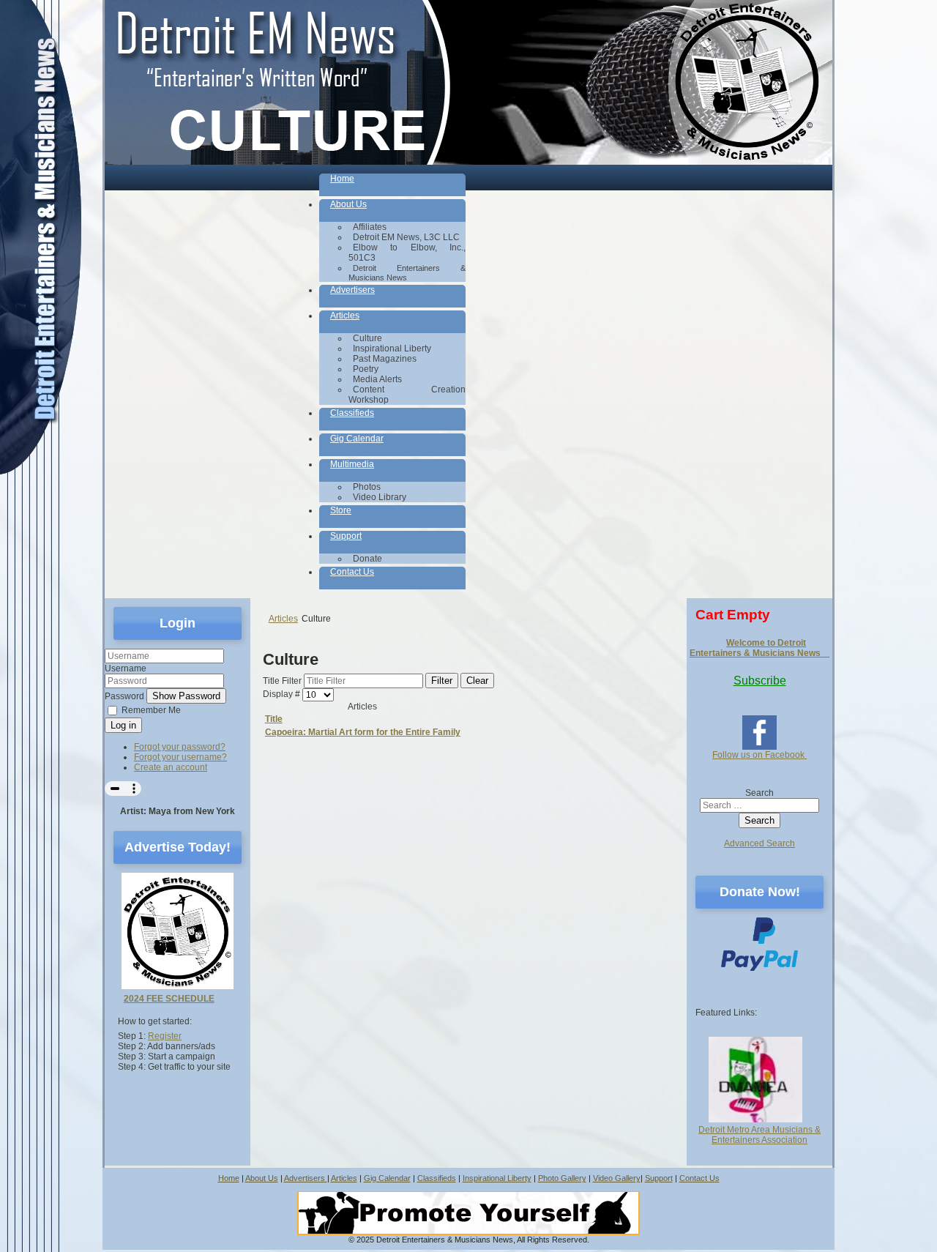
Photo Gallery (562, 1178)
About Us (261, 1178)
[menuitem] (392, 185)
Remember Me (151, 710)
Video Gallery (617, 1178)
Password (124, 696)
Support (659, 1178)
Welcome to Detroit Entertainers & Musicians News (759, 648)
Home (228, 1178)
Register (165, 1036)
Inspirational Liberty (497, 1178)
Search (759, 793)
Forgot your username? (180, 757)
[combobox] (759, 805)
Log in (123, 725)
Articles (344, 1178)
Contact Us (699, 1178)
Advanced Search (759, 843)
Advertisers (305, 1178)
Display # (282, 695)
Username (125, 668)
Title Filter (283, 681)
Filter (441, 680)
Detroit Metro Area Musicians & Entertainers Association (759, 1135)
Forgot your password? (179, 747)
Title (274, 719)
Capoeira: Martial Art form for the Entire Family (362, 732)
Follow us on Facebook (759, 755)
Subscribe (759, 680)
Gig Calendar (387, 1178)
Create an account (170, 767)
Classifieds (436, 1178)
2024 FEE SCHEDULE (169, 999)
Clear (477, 680)
